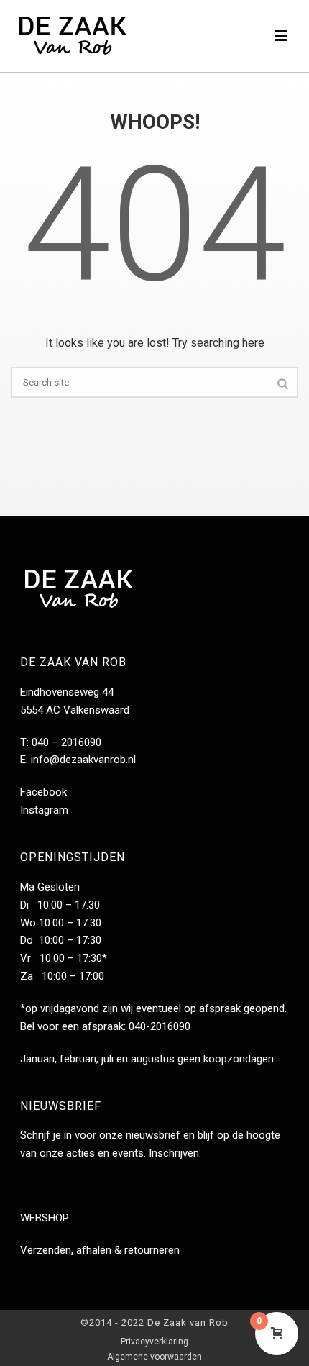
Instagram (44, 809)
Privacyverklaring (154, 1342)
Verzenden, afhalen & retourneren (100, 1250)
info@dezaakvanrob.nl (83, 759)
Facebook (43, 792)
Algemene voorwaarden (154, 1357)
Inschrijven (174, 1153)
